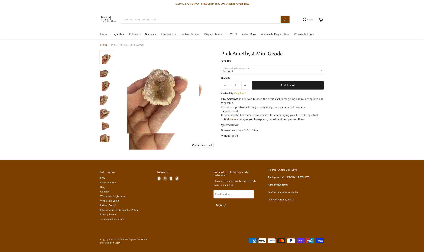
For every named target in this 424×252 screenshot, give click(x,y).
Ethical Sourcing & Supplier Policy (119, 210)
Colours (134, 34)
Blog (102, 187)
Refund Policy (108, 205)
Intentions (167, 34)
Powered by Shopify (110, 243)
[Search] (285, 19)
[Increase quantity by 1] (245, 85)
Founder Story (108, 182)
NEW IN (232, 34)
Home (103, 34)
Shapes (150, 34)
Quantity (225, 78)
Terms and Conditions (112, 219)
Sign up (221, 205)
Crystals (117, 34)
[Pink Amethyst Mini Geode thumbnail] (106, 57)
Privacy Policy (108, 214)
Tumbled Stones (189, 34)
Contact (104, 191)
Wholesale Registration (275, 34)
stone (230, 119)
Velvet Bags (249, 34)
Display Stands (213, 34)
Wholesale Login (304, 34)
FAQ (102, 178)
